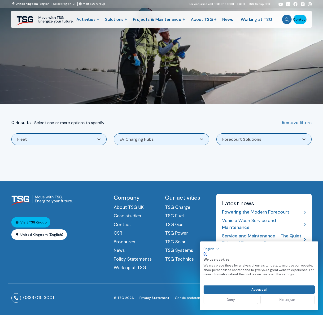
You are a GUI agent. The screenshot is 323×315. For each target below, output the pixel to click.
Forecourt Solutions (241, 139)
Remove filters (297, 123)
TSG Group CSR (259, 4)
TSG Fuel (174, 216)
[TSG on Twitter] (301, 4)
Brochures (124, 242)
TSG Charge (177, 207)
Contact (299, 19)
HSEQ (241, 4)
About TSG (202, 19)
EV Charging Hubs (137, 139)
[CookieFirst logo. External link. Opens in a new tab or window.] (205, 254)
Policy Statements (133, 259)
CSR (118, 233)
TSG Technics (179, 259)
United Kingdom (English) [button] (41, 234)
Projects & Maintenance (157, 19)
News (227, 19)
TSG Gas (174, 225)
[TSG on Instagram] (308, 4)
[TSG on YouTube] (279, 4)
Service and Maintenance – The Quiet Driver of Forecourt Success (261, 239)
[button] (211, 249)
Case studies (127, 216)
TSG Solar (175, 242)
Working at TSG (256, 19)
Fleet (22, 139)
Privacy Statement (154, 298)
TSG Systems (179, 250)
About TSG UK (129, 207)
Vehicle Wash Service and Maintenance (249, 224)
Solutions (114, 19)
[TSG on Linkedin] (286, 4)
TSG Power (176, 233)
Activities (86, 19)
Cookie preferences (190, 298)
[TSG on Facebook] (293, 4)
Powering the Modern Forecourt (255, 212)
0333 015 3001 (38, 298)
